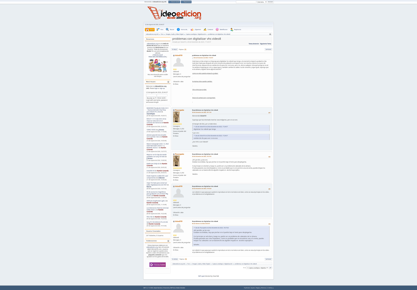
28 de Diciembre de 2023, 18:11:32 (201, 112)
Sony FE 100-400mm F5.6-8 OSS (157, 222)
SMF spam (201, 276)
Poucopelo (179, 110)
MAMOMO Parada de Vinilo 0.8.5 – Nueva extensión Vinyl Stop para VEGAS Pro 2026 (157, 110)
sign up (162, 88)
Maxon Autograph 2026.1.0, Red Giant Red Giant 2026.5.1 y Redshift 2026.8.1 (158, 146)
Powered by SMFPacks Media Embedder (174, 287)
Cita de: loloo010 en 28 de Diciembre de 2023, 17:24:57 (211, 127)
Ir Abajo (174, 49)
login (156, 88)
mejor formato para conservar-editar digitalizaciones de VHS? (157, 184)
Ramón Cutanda (163, 171)
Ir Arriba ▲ (271, 288)
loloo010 (178, 55)
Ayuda (253, 288)
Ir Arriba (175, 259)
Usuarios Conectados (153, 231)
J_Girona (161, 130)
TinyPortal (247, 288)
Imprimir (268, 49)
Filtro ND (150, 217)
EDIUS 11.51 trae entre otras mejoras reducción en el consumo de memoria (156, 121)
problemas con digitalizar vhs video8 (204, 55)
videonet (161, 178)
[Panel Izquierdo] (270, 34)
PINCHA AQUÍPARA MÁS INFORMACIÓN (157, 56)
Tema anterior (254, 44)
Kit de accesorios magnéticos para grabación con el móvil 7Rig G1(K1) (157, 194)
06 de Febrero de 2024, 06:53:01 (201, 223)
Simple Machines (158, 287)
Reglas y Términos (261, 288)
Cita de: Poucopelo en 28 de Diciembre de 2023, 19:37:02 (212, 228)
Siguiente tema (265, 44)
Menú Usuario (151, 82)
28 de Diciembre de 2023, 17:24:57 (203, 58)
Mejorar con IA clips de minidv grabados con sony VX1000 (157, 155)
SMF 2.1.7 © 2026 (148, 287)
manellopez (151, 114)
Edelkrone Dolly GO (153, 164)
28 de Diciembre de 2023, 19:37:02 (201, 156)
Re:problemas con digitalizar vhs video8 (205, 110)
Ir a (244, 268)
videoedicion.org (152, 44)
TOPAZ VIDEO (151, 130)
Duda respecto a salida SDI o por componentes (157, 177)
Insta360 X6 (151, 171)
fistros (149, 187)
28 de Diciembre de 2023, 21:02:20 (201, 188)
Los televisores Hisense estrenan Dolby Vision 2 (158, 209)
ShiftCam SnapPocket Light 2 (156, 201)
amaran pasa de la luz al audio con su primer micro (156, 136)
